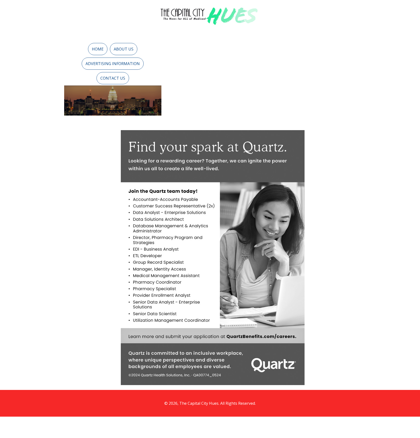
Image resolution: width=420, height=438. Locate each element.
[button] (97, 49)
